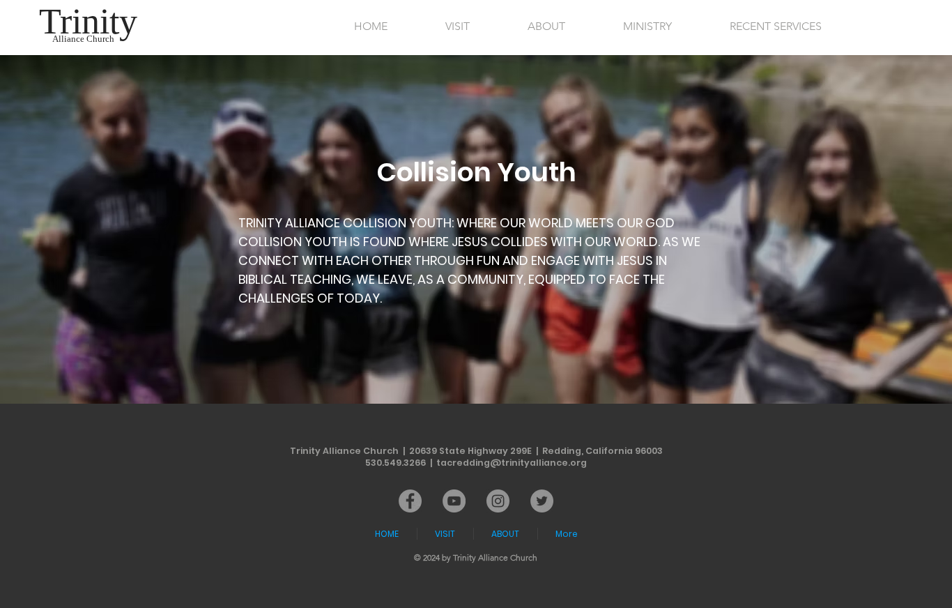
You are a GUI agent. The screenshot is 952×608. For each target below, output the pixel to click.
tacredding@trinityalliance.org (511, 463)
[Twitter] (541, 500)
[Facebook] (410, 500)
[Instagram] (497, 500)
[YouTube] (454, 500)
